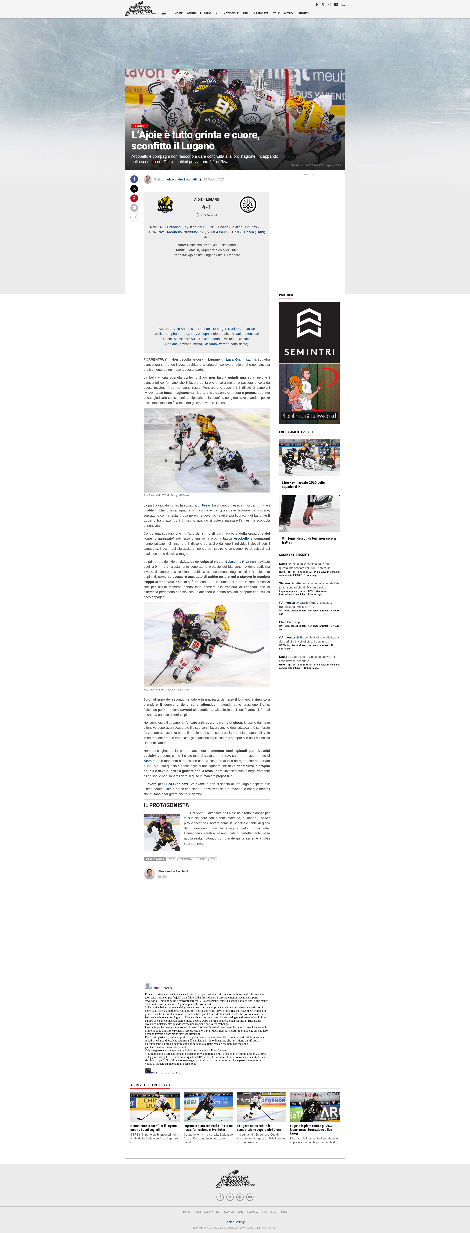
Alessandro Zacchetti (182, 179)
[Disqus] (207, 927)
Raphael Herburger (212, 329)
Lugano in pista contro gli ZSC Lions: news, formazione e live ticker (311, 1130)
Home (179, 13)
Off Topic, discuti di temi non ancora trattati (309, 540)
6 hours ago (310, 575)
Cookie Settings (235, 1222)
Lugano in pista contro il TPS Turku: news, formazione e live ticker (208, 1128)
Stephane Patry (177, 334)
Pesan (206, 505)
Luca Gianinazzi (238, 359)
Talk (276, 13)
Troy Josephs (200, 334)
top (212, 859)
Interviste (261, 13)
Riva (245, 561)
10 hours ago (311, 668)
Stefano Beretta (290, 583)
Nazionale (231, 13)
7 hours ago (314, 594)
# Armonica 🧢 (289, 602)
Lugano (205, 13)
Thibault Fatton (241, 334)
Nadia (283, 564)
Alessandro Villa (185, 339)
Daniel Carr (236, 329)
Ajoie (171, 859)
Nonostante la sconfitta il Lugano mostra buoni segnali (153, 1128)
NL (217, 13)
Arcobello (241, 538)
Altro (288, 13)
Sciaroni (231, 561)
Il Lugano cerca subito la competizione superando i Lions (259, 1128)
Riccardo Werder (216, 344)
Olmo (282, 622)
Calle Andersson (184, 329)
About (303, 13)
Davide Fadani (209, 339)
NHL (245, 13)
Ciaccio (220, 710)
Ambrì (191, 13)
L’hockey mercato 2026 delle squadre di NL (303, 484)
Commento (185, 859)
